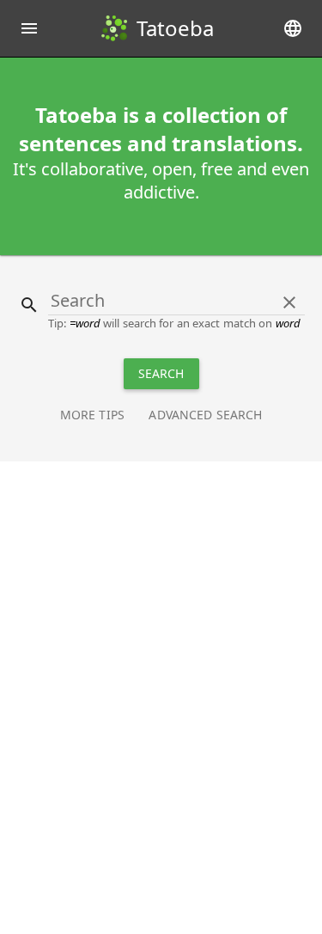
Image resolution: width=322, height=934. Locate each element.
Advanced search (205, 414)
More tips (92, 414)
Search (161, 373)
